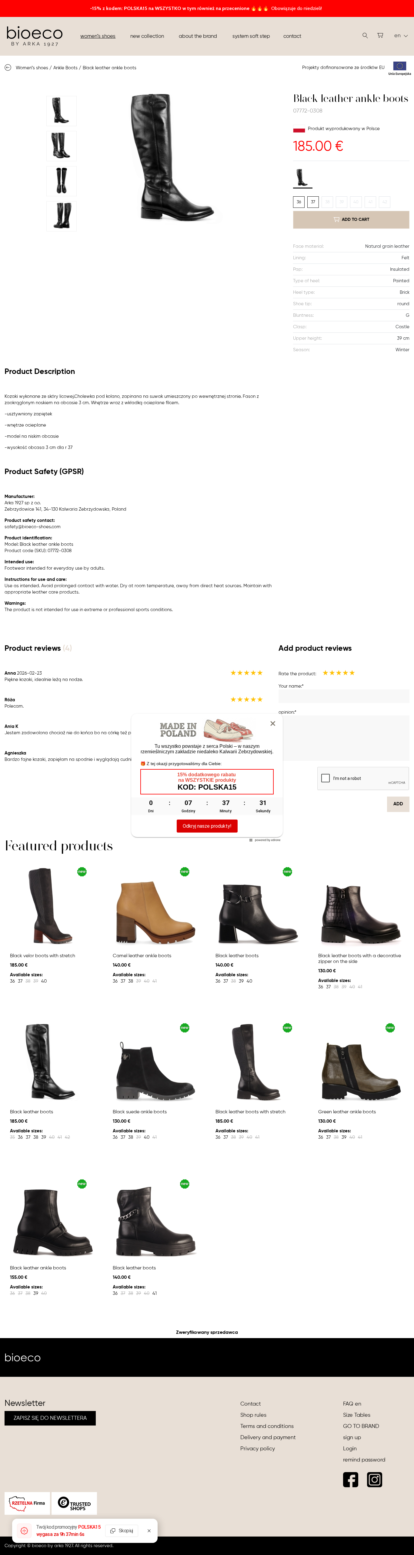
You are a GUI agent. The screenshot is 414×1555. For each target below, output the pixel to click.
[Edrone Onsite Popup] (207, 777)
